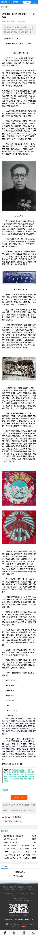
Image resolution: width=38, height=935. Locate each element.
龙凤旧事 (5, 790)
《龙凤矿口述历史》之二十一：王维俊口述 (17, 852)
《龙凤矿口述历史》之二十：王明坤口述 (17, 855)
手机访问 (30, 889)
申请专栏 (22, 889)
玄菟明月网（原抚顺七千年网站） (15, 2)
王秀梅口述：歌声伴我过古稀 (13, 836)
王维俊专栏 (19, 764)
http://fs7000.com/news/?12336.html (23, 810)
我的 (33, 934)
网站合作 (13, 887)
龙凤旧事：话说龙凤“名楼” (12, 839)
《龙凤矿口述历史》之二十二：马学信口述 (17, 848)
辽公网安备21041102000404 (17, 924)
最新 (14, 934)
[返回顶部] (33, 839)
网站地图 (29, 887)
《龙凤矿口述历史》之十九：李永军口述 (17, 858)
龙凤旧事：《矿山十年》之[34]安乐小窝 (16, 845)
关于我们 (21, 887)
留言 (23, 934)
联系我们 (5, 887)
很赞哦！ (18, 797)
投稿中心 (14, 889)
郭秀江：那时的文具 (14, 821)
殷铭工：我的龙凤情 (10, 842)
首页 (4, 934)
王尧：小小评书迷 (14, 817)
